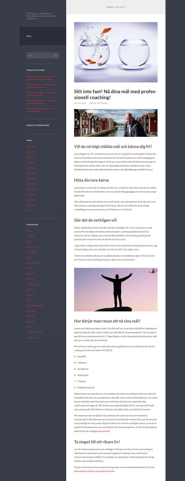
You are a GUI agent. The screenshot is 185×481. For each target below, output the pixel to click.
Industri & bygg (33, 284)
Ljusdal (29, 295)
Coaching (30, 236)
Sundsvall (30, 321)
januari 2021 (32, 200)
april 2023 (31, 168)
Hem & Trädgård (33, 263)
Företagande (32, 252)
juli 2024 (30, 157)
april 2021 (31, 194)
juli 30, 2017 (80, 103)
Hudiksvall (31, 273)
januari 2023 (32, 173)
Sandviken (31, 311)
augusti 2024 (32, 152)
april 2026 (31, 146)
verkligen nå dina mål (99, 431)
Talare (29, 327)
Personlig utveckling (35, 305)
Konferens (31, 289)
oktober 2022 (32, 178)
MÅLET (99, 457)
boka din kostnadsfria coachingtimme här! (94, 471)
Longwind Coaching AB (132, 154)
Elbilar (29, 241)
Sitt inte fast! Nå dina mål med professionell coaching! (115, 94)
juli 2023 (30, 162)
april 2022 (31, 184)
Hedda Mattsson (98, 103)
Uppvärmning (32, 337)
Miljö (29, 300)
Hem (29, 36)
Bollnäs (30, 231)
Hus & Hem (31, 279)
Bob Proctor (147, 169)
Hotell (29, 268)
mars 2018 (31, 205)
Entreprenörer (33, 247)
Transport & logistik (35, 332)
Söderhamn (31, 316)
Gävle (29, 257)
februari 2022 (32, 189)
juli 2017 (30, 210)
